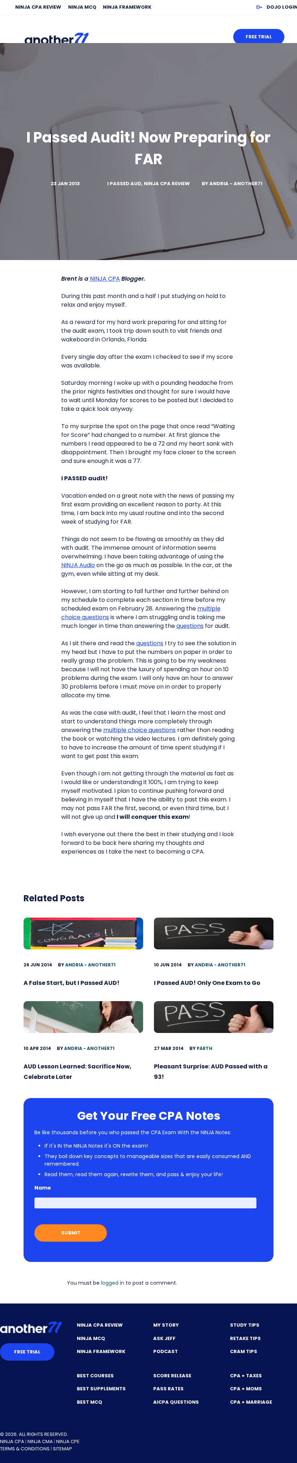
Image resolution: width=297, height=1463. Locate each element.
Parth (204, 1048)
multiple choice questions (139, 730)
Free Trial (259, 36)
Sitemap (62, 1448)
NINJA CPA (105, 279)
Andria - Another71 (235, 183)
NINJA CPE (68, 1441)
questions (190, 626)
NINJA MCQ (82, 7)
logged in (112, 1282)
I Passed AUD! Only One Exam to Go (207, 983)
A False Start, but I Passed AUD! (72, 983)
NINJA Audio (78, 565)
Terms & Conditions (25, 1448)
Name (42, 1188)
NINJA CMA (40, 1441)
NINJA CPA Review (38, 7)
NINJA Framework (127, 7)
